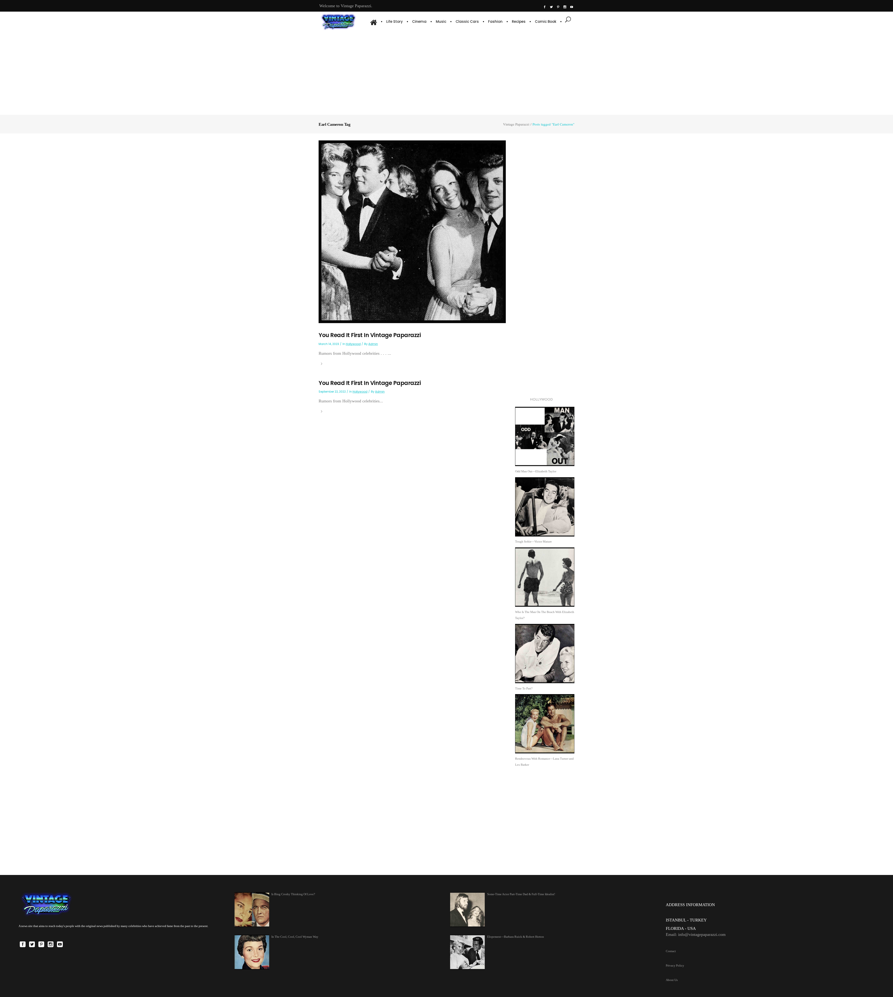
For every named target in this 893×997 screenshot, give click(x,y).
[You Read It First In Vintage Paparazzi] (412, 231)
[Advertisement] (446, 72)
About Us (672, 980)
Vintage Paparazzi (516, 124)
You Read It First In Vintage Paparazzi (370, 335)
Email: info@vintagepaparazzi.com (696, 934)
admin (373, 344)
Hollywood (353, 344)
